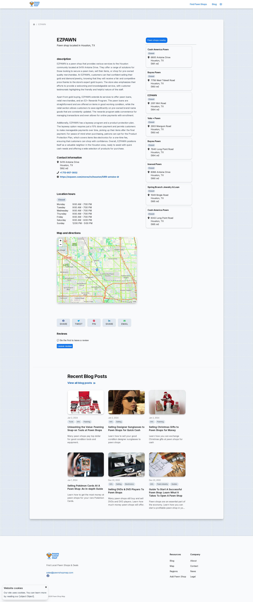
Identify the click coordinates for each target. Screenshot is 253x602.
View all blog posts (79, 382)
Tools (71, 422)
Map (172, 566)
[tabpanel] (170, 137)
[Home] (34, 24)
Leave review (65, 346)
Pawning (87, 422)
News (193, 571)
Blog (214, 4)
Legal (193, 576)
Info (78, 422)
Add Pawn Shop (178, 576)
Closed (61, 200)
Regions (174, 571)
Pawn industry (162, 484)
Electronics (129, 484)
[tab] (156, 40)
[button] (97, 270)
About (193, 560)
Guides (174, 484)
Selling (118, 422)
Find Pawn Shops (198, 4)
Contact (194, 566)
